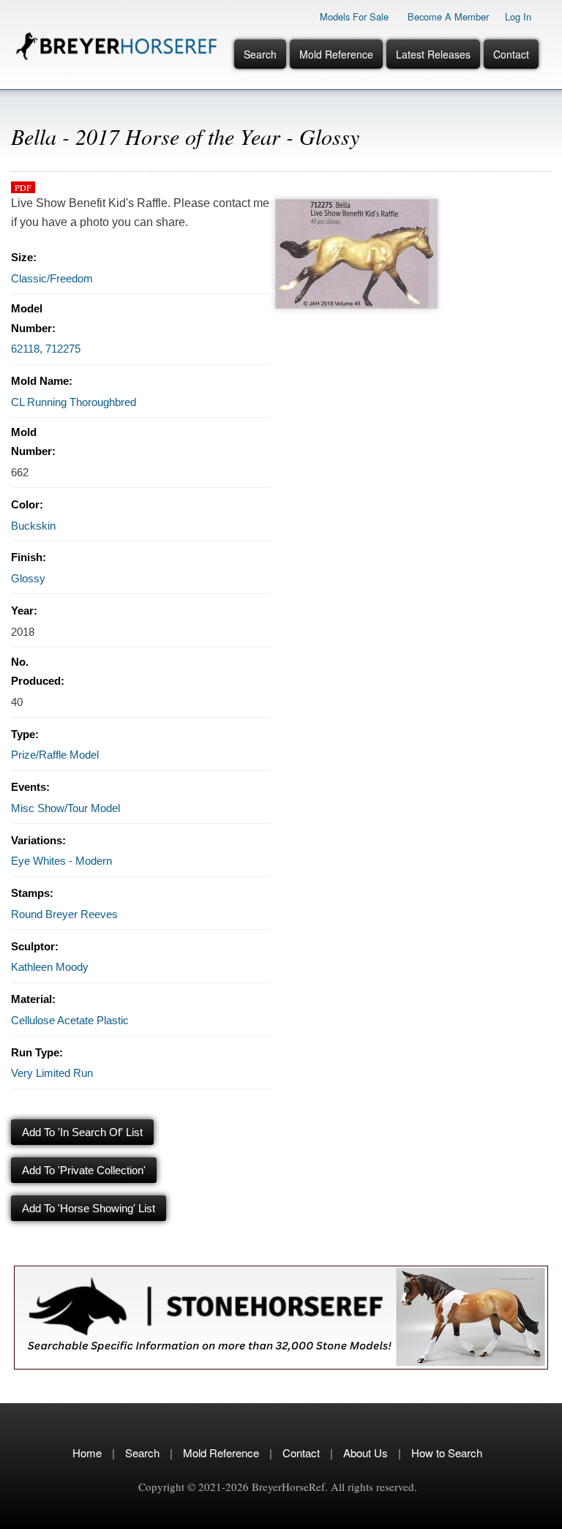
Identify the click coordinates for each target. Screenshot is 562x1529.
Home (87, 1452)
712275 (62, 348)
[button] (356, 203)
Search (260, 54)
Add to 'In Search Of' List (82, 1132)
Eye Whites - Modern (61, 860)
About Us (365, 1452)
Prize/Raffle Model (55, 754)
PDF (23, 187)
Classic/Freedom (52, 278)
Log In (518, 16)
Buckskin (33, 525)
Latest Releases (433, 54)
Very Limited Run (52, 1073)
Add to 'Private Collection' (84, 1170)
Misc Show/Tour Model (65, 808)
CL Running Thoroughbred (73, 402)
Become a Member (448, 16)
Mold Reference (336, 54)
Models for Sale (354, 16)
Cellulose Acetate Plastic (70, 1020)
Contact (511, 54)
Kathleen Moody (50, 967)
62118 (25, 348)
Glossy (28, 578)
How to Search (446, 1452)
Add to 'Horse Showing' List (88, 1208)
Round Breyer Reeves (64, 914)
